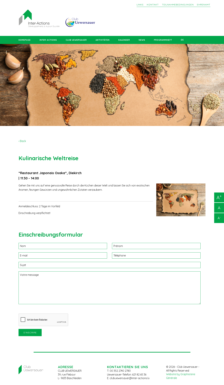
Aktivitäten (103, 40)
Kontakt (153, 4)
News (142, 40)
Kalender (124, 40)
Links (140, 4)
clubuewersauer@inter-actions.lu (130, 378)
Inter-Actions (48, 40)
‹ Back (22, 141)
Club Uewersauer (76, 40)
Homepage (25, 40)
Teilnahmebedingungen (178, 4)
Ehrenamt (203, 4)
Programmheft (163, 40)
